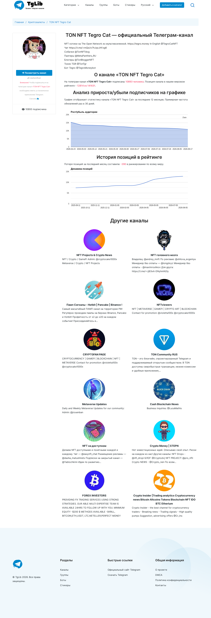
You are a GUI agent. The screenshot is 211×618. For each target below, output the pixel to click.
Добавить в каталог (172, 5)
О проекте (161, 569)
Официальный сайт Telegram (124, 569)
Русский (145, 4)
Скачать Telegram (118, 574)
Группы (103, 4)
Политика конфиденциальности (173, 580)
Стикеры (130, 4)
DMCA (158, 574)
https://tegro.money (138, 43)
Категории (70, 4)
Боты (116, 4)
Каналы (89, 4)
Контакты (160, 585)
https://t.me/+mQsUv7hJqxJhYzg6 (88, 47)
